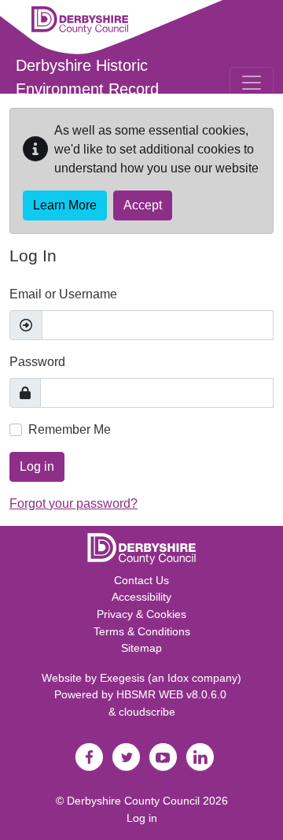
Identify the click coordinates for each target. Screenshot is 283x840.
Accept (142, 205)
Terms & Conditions (142, 631)
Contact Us (141, 580)
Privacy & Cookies (141, 614)
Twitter (126, 757)
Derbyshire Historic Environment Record (87, 77)
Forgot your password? (73, 503)
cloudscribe (147, 711)
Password (37, 361)
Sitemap (141, 648)
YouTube (163, 757)
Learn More (65, 205)
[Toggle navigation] (252, 82)
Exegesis (122, 678)
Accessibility (141, 596)
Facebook (89, 757)
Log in (37, 466)
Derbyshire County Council (133, 800)
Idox (178, 678)
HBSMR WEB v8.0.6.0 (173, 694)
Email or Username (63, 294)
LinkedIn (200, 757)
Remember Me (69, 429)
